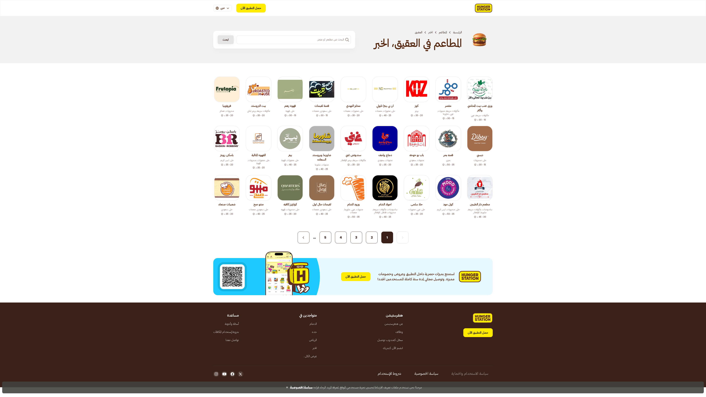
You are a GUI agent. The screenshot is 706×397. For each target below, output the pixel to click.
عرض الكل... (310, 356)
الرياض (313, 340)
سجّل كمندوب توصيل (390, 340)
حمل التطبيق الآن (251, 8)
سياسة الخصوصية (426, 373)
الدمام (313, 323)
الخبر (430, 32)
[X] (240, 374)
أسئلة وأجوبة (232, 323)
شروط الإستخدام (389, 373)
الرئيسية (457, 32)
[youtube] (224, 374)
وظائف (399, 331)
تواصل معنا (232, 340)
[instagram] (216, 374)
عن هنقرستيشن (393, 323)
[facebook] (232, 374)
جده (314, 331)
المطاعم (443, 32)
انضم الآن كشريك (393, 348)
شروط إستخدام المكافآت (226, 331)
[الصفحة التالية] (303, 237)
